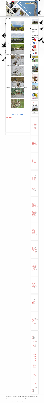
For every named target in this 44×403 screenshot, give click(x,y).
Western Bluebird (33, 306)
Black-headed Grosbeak (34, 147)
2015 (32, 389)
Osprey (32, 253)
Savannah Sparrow (33, 283)
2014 (32, 390)
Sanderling (33, 281)
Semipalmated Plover (34, 285)
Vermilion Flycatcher (34, 305)
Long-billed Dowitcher (34, 234)
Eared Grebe (33, 191)
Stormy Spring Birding (34, 375)
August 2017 (34, 343)
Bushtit (32, 159)
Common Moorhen (33, 181)
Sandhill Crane (33, 282)
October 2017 (34, 341)
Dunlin (32, 189)
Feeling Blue (34, 364)
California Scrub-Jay (34, 162)
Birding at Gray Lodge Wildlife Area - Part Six (34, 377)
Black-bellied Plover (34, 142)
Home (7, 16)
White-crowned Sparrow (34, 317)
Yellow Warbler (33, 325)
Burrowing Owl (33, 158)
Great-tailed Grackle (34, 205)
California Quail (33, 161)
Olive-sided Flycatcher (34, 251)
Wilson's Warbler (33, 323)
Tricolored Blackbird (34, 300)
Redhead (32, 270)
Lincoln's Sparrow (33, 231)
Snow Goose (33, 287)
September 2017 (34, 342)
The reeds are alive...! (34, 362)
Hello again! (33, 102)
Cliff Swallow (33, 176)
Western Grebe (33, 307)
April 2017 (34, 347)
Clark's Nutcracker (33, 175)
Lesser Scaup (33, 229)
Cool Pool (34, 369)
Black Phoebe (33, 140)
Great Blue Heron (33, 202)
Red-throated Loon (33, 268)
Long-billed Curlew (33, 233)
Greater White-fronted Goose (35, 206)
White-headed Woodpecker (34, 319)
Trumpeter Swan (33, 301)
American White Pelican (34, 128)
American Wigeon (33, 129)
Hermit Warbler (33, 214)
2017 (32, 338)
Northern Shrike (33, 248)
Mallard (32, 235)
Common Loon (33, 179)
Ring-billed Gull (33, 271)
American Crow (33, 122)
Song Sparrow (33, 289)
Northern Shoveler (33, 247)
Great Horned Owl (33, 204)
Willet (32, 321)
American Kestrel (33, 125)
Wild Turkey (33, 320)
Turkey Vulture (33, 304)
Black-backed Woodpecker (34, 141)
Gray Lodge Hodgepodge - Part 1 (34, 360)
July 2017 (34, 344)
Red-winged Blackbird (34, 269)
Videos (33, 16)
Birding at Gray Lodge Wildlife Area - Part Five (34, 379)
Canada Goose (33, 165)
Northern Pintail (33, 246)
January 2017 (34, 387)
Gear (15, 16)
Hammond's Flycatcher (34, 212)
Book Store (30, 16)
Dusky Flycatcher (33, 190)
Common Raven (33, 183)
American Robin (33, 127)
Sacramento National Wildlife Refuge (13, 31)
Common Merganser (34, 180)
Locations (13, 16)
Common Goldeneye (34, 178)
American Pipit (33, 126)
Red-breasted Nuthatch (34, 264)
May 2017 (34, 346)
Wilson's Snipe (33, 322)
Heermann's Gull (33, 213)
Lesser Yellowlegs (33, 230)
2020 (32, 335)
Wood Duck (33, 324)
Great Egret (33, 203)
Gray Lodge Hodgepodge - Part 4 (34, 354)
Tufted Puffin (33, 302)
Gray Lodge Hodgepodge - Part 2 (34, 358)
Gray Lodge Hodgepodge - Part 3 (34, 356)
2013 (32, 391)
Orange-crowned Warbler (34, 252)
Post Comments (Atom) (19, 135)
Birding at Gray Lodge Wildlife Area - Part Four (34, 381)
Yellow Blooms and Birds (34, 363)
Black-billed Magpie (34, 143)
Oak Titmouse (33, 250)
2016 (32, 388)
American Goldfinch (34, 124)
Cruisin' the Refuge (34, 374)
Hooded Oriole (33, 216)
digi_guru (27, 401)
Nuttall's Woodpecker (34, 249)
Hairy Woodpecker (33, 211)
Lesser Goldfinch (33, 228)
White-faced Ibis (33, 318)
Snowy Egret (33, 288)
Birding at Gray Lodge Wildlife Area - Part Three (34, 384)
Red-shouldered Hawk (34, 266)
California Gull (33, 160)
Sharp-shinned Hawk (34, 286)
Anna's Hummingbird (34, 130)
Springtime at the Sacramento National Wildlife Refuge (34, 367)
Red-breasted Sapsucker (34, 265)
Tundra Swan (33, 303)
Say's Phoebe (33, 284)
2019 (32, 336)
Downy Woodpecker (34, 188)
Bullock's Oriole (33, 157)
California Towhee (33, 164)
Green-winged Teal (33, 210)
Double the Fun (34, 365)
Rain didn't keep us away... (34, 350)
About (9, 16)
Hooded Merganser (34, 215)
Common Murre (33, 182)
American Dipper (33, 123)
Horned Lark (33, 218)
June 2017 (34, 345)
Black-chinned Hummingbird (34, 144)
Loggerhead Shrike (33, 232)
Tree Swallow (33, 299)
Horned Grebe (33, 217)
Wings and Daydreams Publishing (24, 16)
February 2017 (34, 386)
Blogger (30, 401)
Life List (18, 16)
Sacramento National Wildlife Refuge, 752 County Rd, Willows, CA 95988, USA (15, 114)
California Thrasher (33, 163)
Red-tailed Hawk (33, 267)
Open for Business (34, 370)
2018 (32, 337)
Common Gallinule (33, 177)
